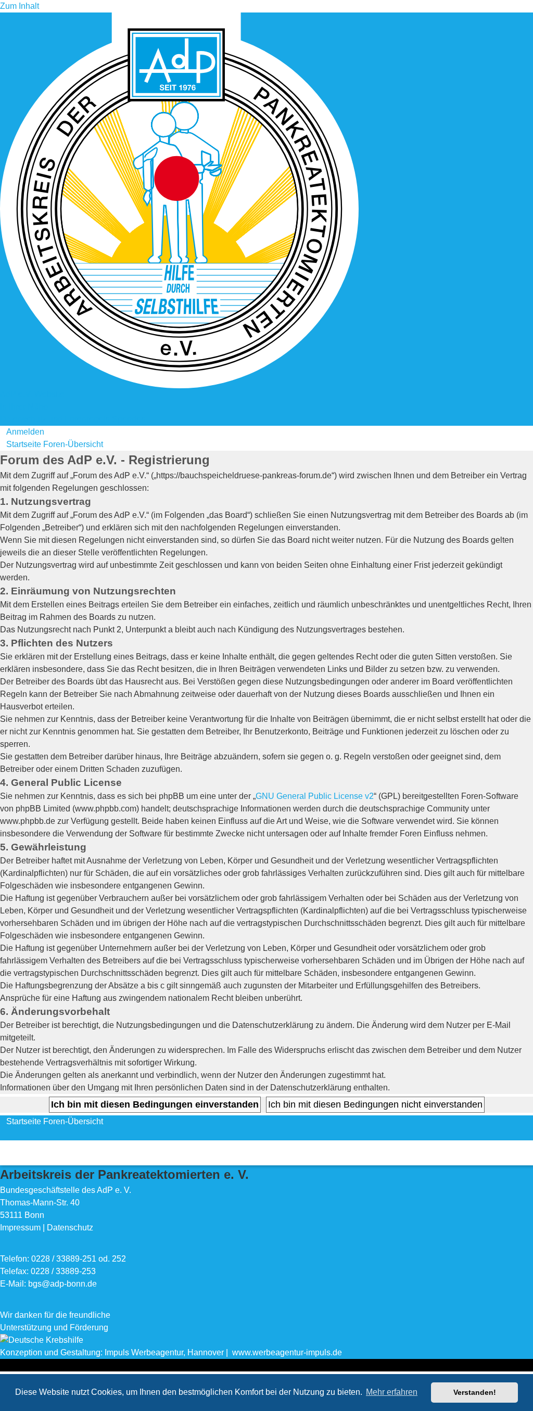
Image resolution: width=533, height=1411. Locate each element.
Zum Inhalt (19, 6)
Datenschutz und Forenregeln (55, 419)
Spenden (129, 419)
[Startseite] (179, 199)
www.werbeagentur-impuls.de (287, 1352)
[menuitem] (22, 431)
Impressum (20, 1227)
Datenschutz (70, 1227)
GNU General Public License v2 (315, 796)
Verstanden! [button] (474, 1392)
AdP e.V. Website (32, 394)
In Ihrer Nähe (24, 406)
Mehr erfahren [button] (391, 1392)
